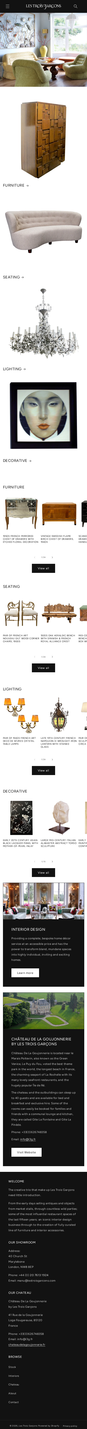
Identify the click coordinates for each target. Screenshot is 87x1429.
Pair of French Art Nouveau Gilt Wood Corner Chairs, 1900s (21, 638)
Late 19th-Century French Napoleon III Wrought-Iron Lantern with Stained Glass (59, 742)
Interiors (13, 1375)
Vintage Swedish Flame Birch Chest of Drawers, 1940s (57, 539)
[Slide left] (34, 557)
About (12, 1393)
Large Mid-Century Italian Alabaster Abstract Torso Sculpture (59, 843)
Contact (13, 1402)
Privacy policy (70, 1426)
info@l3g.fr (28, 1139)
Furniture (14, 185)
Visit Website (26, 1152)
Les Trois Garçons (28, 1426)
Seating (11, 277)
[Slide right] (52, 557)
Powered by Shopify (48, 1426)
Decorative (15, 460)
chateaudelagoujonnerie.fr (26, 1344)
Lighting (12, 369)
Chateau (13, 1384)
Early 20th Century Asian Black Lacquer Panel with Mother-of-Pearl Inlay (20, 843)
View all (43, 568)
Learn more (25, 973)
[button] (7, 6)
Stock (12, 1367)
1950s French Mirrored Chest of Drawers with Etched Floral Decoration (20, 539)
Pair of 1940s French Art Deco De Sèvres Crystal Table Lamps (19, 741)
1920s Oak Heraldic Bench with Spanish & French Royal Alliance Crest (58, 638)
